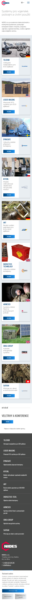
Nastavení (7, 596)
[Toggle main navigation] (28, 2)
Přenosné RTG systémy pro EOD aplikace (14, 454)
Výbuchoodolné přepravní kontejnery (13, 465)
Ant (4, 222)
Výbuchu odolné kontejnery (10, 500)
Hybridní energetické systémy (11, 523)
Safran (6, 385)
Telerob (6, 59)
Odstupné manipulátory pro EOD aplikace (14, 444)
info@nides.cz (7, 565)
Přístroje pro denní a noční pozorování (13, 534)
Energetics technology (8, 265)
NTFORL (6, 179)
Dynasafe (7, 139)
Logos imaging (9, 99)
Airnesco (6, 304)
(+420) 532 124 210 (8, 563)
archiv (7, 422)
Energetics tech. (10, 496)
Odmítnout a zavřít (20, 596)
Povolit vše (13, 591)
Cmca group (8, 345)
